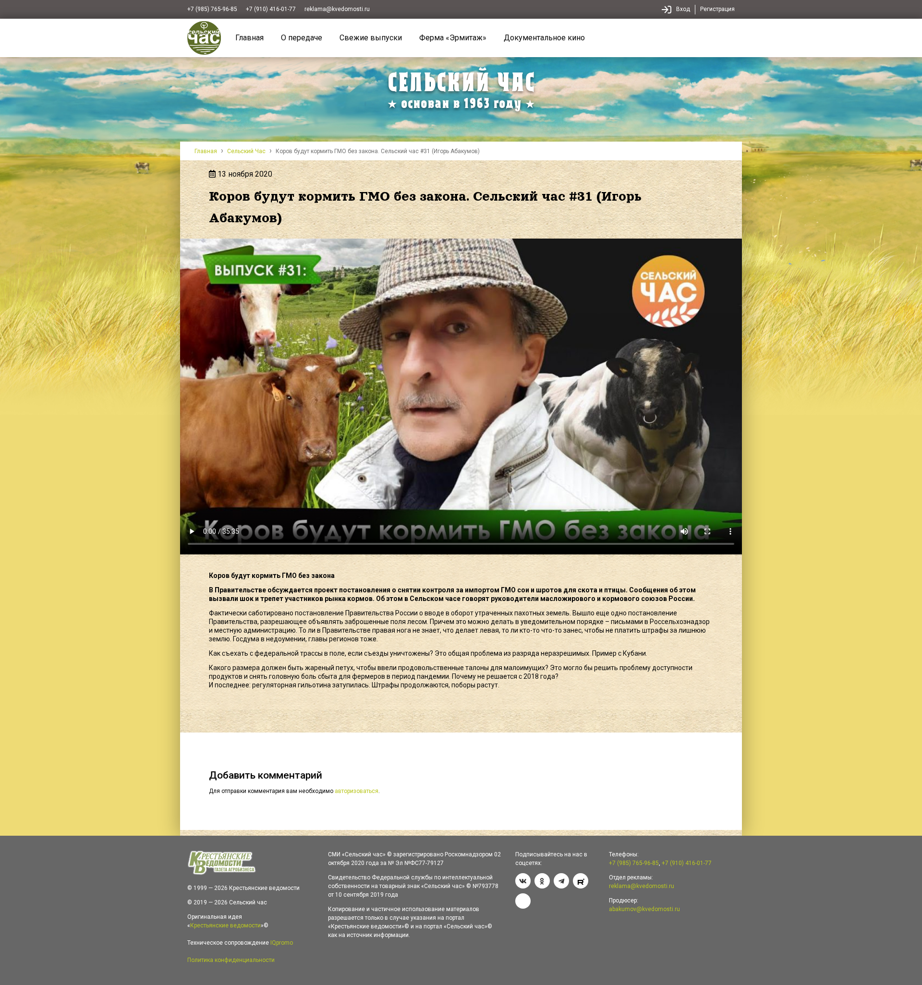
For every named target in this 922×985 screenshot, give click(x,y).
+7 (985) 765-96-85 (212, 9)
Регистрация (717, 9)
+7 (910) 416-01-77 (271, 9)
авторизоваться (356, 791)
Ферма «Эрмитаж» (452, 37)
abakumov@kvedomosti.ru (644, 909)
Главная (249, 37)
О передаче (301, 37)
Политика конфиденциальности (231, 960)
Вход (683, 9)
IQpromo (281, 942)
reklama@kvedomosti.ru (337, 9)
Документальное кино (544, 37)
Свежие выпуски (371, 37)
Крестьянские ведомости (225, 925)
